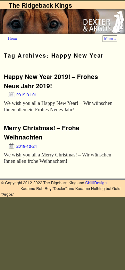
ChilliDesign (96, 182)
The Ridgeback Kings (40, 5)
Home (12, 38)
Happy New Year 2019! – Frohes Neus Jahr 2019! (51, 81)
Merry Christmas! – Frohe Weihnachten (41, 132)
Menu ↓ (110, 38)
